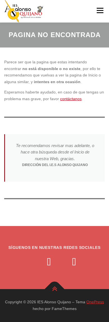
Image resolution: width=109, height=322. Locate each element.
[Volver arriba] (55, 289)
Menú (100, 10)
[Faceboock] (61, 262)
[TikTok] (74, 262)
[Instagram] (36, 262)
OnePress (95, 302)
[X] (49, 262)
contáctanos (71, 99)
